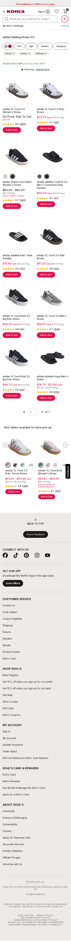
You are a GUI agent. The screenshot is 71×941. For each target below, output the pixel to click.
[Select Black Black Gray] (46, 176)
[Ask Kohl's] (64, 19)
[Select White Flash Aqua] (22, 465)
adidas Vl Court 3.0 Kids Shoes (50, 110)
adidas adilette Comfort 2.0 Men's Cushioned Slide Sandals (52, 184)
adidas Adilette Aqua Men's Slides (52, 378)
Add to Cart (12, 130)
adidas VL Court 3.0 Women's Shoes (14, 110)
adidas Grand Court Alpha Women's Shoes (17, 183)
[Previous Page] (24, 412)
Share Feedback (35, 534)
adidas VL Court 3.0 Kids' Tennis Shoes (16, 472)
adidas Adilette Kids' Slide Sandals (17, 257)
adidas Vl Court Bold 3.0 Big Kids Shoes (16, 317)
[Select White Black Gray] (15, 465)
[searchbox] (30, 19)
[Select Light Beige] (55, 465)
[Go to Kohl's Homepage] (16, 11)
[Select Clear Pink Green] (40, 465)
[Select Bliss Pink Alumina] (8, 465)
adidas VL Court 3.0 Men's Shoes (52, 317)
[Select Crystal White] (5, 176)
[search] (7, 19)
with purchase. (35, 4)
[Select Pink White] (48, 465)
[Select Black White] (12, 176)
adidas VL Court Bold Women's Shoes (50, 472)
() (22, 124)
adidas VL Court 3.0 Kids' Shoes (51, 257)
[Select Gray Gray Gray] (39, 176)
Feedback (68, 471)
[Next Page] (42, 412)
